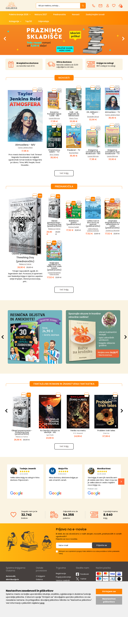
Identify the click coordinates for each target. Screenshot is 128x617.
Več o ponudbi (34, 336)
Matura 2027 (41, 14)
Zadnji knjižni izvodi (95, 14)
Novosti (76, 14)
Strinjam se (109, 591)
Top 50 (28, 21)
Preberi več (93, 336)
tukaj (42, 603)
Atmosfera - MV (25, 145)
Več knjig (64, 173)
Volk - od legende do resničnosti (73, 114)
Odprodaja (43, 21)
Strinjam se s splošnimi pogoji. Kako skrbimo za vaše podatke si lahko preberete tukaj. (89, 552)
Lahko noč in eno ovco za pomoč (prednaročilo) (93, 223)
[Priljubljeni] (113, 5)
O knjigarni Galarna (40, 578)
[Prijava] (107, 5)
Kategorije (14, 21)
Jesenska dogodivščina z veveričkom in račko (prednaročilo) (112, 224)
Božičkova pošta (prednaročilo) (73, 223)
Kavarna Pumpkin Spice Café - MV (54, 114)
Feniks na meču (78, 430)
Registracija (61, 573)
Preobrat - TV (73, 150)
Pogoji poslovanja (63, 577)
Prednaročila (59, 14)
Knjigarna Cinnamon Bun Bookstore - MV (93, 152)
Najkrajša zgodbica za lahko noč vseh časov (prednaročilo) (54, 266)
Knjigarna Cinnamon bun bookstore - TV (112, 152)
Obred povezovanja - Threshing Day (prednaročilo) (25, 257)
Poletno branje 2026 (18, 14)
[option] (64, 40)
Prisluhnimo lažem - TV (54, 151)
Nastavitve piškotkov (109, 600)
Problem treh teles (106, 430)
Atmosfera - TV (112, 112)
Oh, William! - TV (93, 113)
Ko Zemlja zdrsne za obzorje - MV (50, 431)
